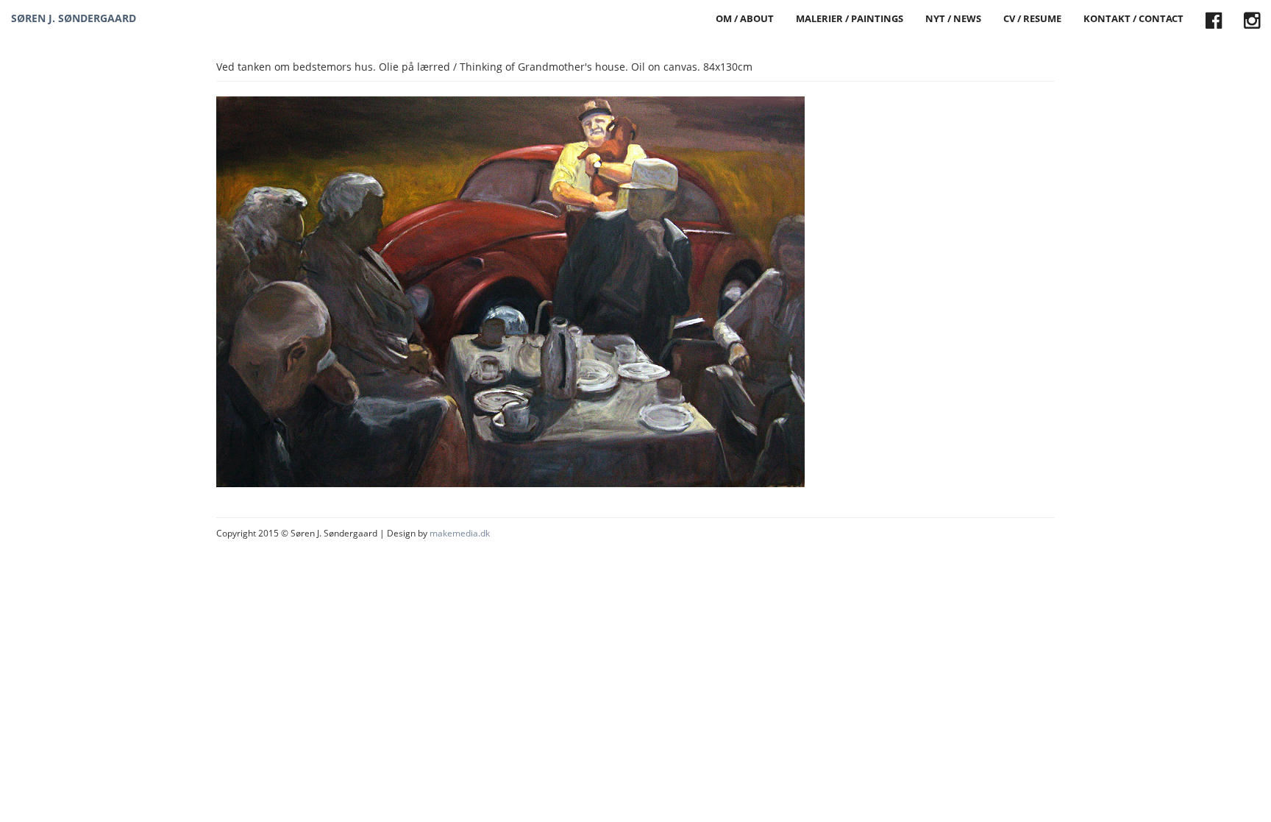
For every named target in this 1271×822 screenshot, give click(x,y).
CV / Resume (1032, 18)
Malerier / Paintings (849, 18)
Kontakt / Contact (1133, 18)
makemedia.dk (460, 533)
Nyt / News (953, 18)
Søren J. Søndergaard (73, 18)
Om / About (745, 18)
